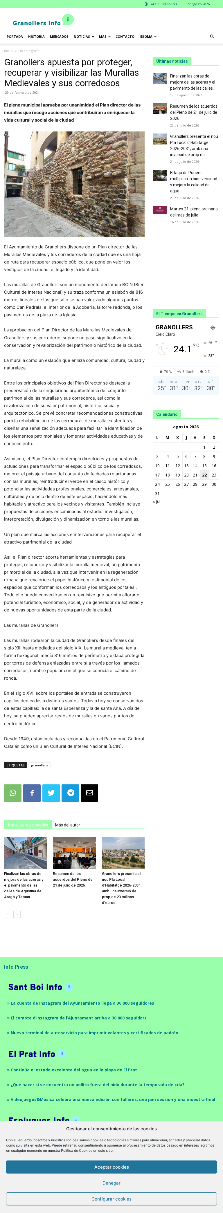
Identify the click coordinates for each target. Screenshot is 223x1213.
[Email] (89, 793)
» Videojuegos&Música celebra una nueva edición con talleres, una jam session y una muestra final (111, 1099)
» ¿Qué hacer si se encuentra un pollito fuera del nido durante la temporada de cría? (95, 1084)
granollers (39, 765)
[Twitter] (51, 793)
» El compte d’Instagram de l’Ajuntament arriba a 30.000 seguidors (77, 1018)
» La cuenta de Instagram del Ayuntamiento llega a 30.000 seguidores (80, 1003)
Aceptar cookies (111, 1167)
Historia (36, 36)
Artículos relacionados (28, 825)
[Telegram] (70, 793)
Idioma (146, 36)
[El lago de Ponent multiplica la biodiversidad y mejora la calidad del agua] (160, 175)
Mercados (59, 36)
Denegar (111, 1183)
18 (167, 475)
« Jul (156, 501)
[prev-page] (7, 914)
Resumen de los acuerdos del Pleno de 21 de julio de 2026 (73, 879)
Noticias (82, 36)
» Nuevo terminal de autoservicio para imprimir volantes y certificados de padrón (92, 1032)
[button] (212, 36)
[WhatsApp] (12, 793)
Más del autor (67, 825)
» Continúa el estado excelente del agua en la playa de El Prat (72, 1070)
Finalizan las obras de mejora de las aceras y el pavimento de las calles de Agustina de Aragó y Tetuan (23, 885)
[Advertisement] (151, 21)
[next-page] (17, 914)
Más (103, 36)
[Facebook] (32, 793)
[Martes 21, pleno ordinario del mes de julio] (160, 210)
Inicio (8, 50)
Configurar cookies (111, 1199)
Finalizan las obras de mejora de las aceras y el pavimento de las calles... (192, 82)
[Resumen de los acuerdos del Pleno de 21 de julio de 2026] (74, 853)
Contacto (125, 36)
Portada (15, 36)
